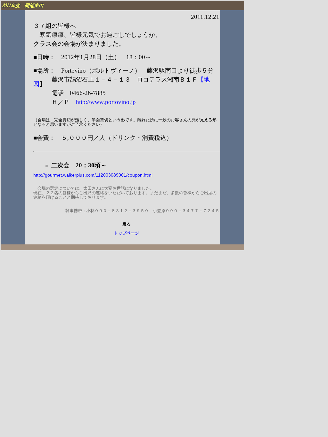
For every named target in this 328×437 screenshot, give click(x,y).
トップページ (126, 233)
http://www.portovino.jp (106, 102)
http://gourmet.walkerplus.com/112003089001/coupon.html (92, 175)
